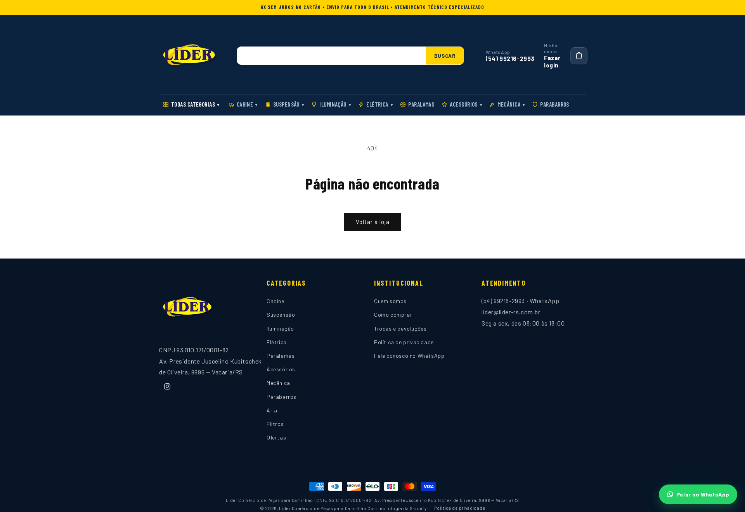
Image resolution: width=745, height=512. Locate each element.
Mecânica (511, 104)
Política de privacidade (404, 342)
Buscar (445, 56)
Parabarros (554, 104)
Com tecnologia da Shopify (397, 507)
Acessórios (466, 104)
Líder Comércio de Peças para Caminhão (322, 507)
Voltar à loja (373, 221)
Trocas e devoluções (400, 328)
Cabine (247, 104)
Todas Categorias (195, 104)
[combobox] (331, 55)
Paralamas (421, 104)
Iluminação (335, 104)
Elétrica (379, 104)
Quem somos (390, 301)
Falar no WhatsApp (703, 494)
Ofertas (276, 437)
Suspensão (288, 104)
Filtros (275, 424)
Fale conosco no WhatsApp (409, 355)
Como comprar (393, 315)
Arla (272, 410)
